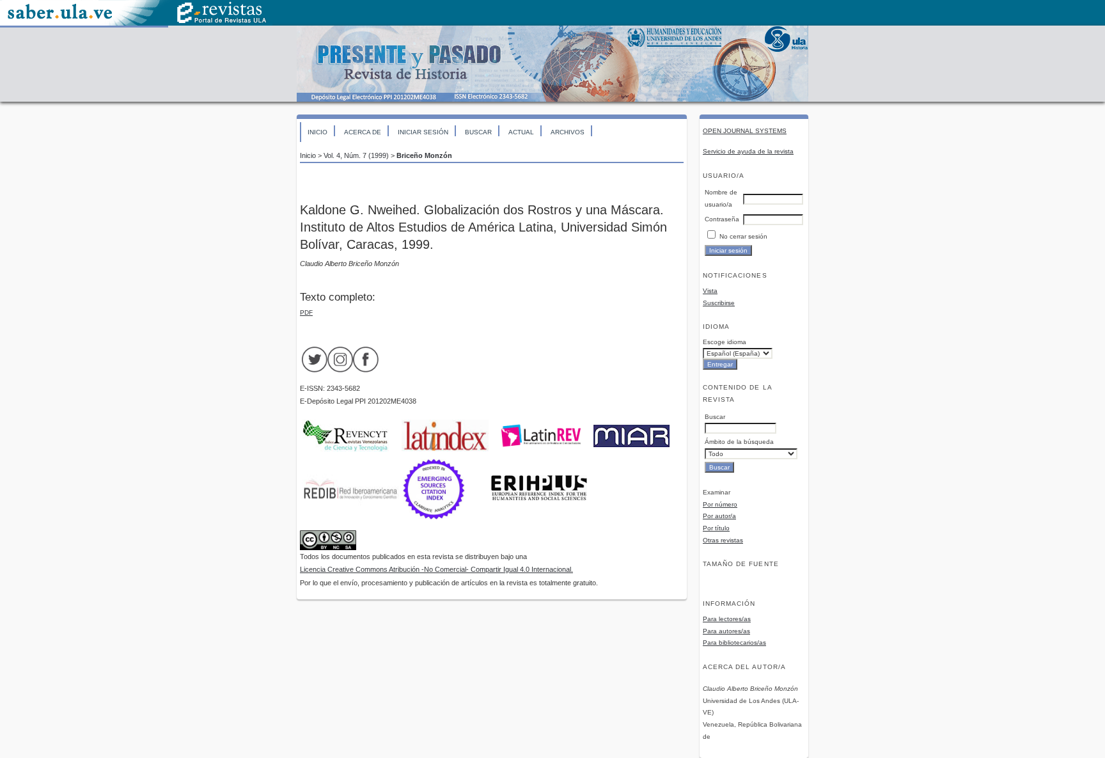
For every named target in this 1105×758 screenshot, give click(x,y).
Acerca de (362, 132)
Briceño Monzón (424, 155)
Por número (720, 504)
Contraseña (722, 219)
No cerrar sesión (743, 236)
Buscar (478, 132)
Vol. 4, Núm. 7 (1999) (356, 155)
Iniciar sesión (423, 132)
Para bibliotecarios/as (734, 642)
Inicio (317, 132)
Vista (710, 290)
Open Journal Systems (745, 130)
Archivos (567, 132)
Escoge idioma (724, 341)
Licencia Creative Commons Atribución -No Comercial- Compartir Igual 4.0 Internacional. (436, 569)
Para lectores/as (727, 618)
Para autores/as (726, 631)
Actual (521, 132)
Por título (716, 528)
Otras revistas (723, 540)
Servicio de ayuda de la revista (748, 151)
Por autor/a (719, 515)
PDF (306, 312)
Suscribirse (719, 302)
